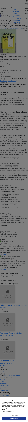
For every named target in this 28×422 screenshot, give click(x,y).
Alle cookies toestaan (14, 418)
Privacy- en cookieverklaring (8, 411)
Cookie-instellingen (14, 415)
